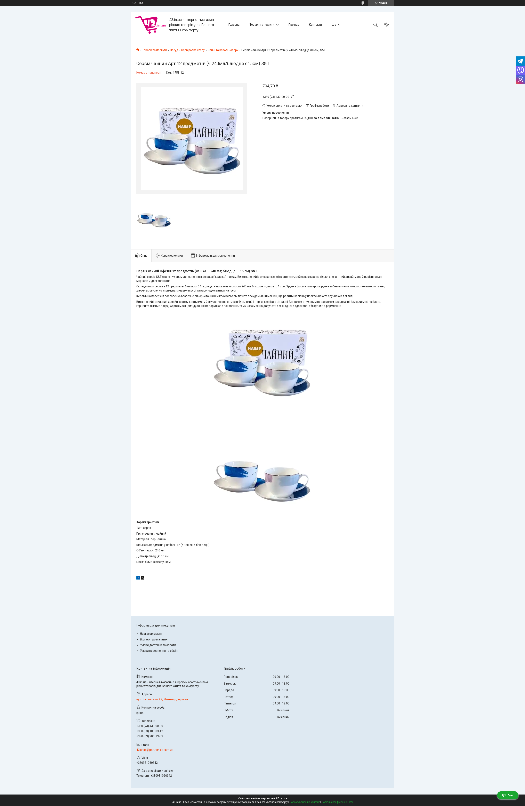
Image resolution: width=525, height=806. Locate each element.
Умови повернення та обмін (159, 650)
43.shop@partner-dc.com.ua (154, 749)
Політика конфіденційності (337, 802)
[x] (142, 578)
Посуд (174, 50)
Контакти (315, 24)
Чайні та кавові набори (223, 50)
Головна (234, 24)
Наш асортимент (151, 633)
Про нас (294, 24)
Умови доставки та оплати (158, 645)
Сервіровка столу (193, 50)
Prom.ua (282, 798)
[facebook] (138, 578)
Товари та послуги (262, 24)
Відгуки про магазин (154, 639)
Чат (511, 795)
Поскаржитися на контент (305, 802)
